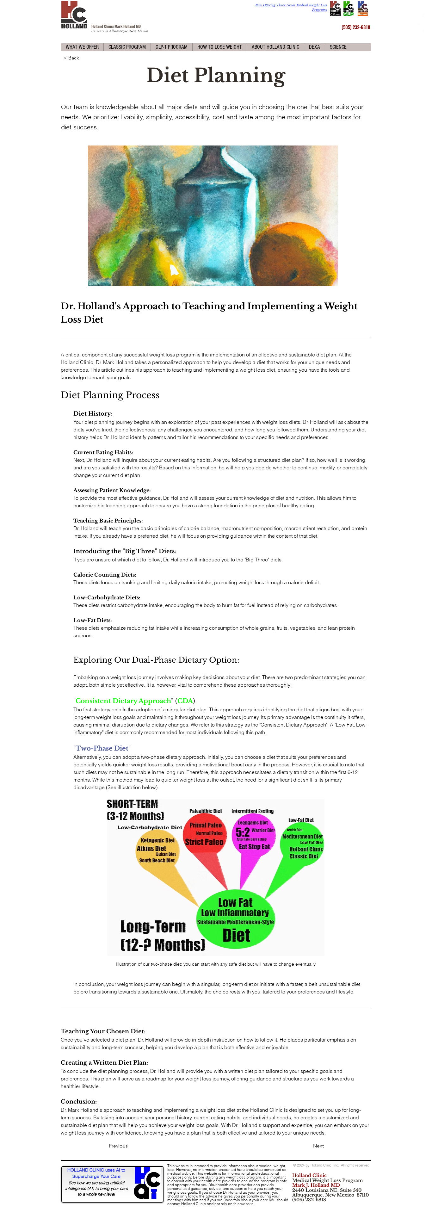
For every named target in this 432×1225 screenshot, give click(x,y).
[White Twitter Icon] (420, 28)
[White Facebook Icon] (420, 17)
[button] (82, 47)
